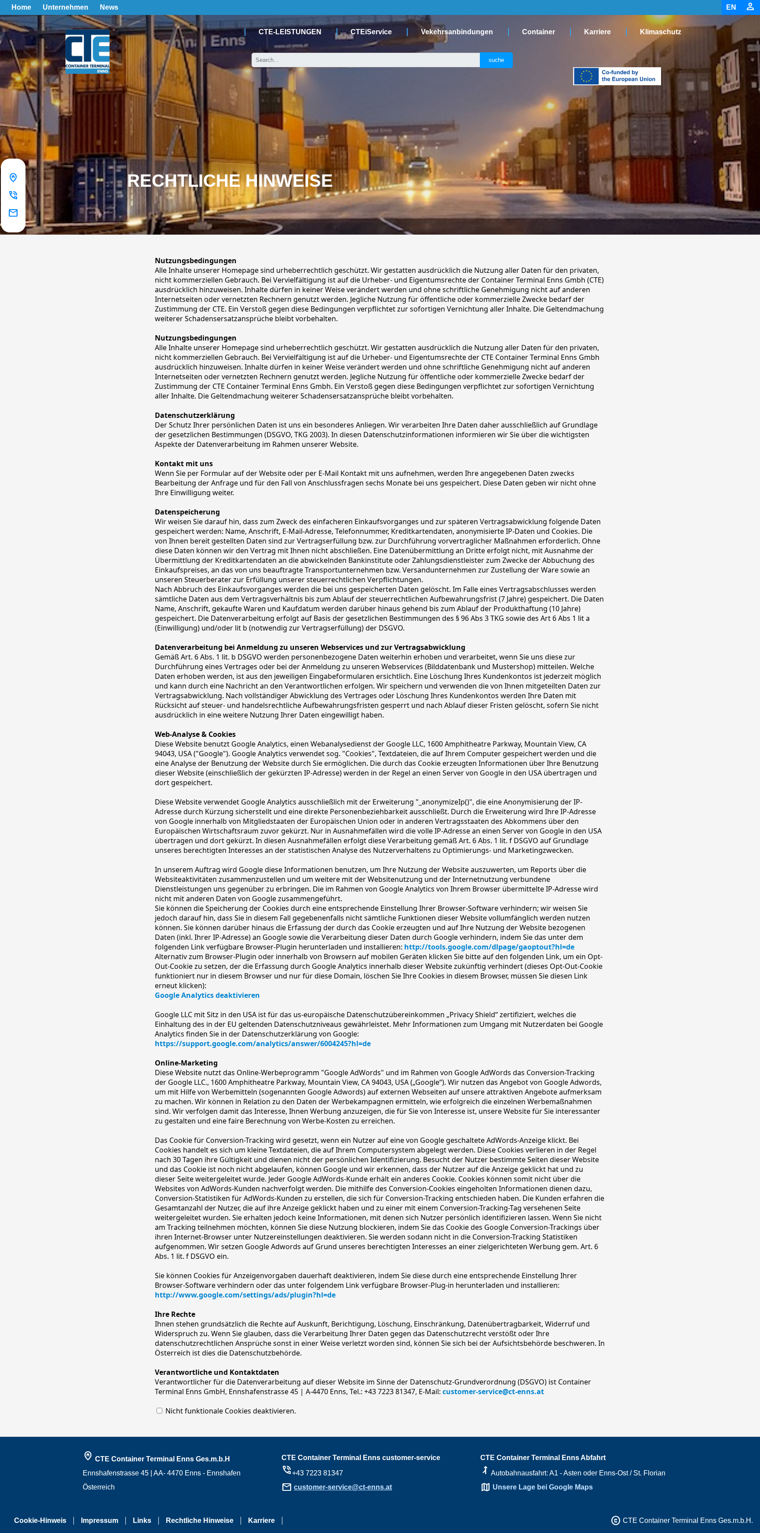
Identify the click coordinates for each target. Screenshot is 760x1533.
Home (21, 7)
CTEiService (371, 32)
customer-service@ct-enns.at (493, 1391)
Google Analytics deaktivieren (207, 995)
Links (142, 1520)
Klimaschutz (660, 32)
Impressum (99, 1520)
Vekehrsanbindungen (457, 32)
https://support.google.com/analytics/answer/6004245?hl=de (263, 1043)
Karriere (597, 32)
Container (538, 32)
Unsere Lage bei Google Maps (543, 1487)
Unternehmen (65, 7)
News (109, 7)
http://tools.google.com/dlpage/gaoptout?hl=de (489, 947)
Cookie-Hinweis (40, 1520)
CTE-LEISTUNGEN (290, 32)
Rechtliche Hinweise (200, 1520)
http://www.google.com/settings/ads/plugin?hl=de (245, 1295)
